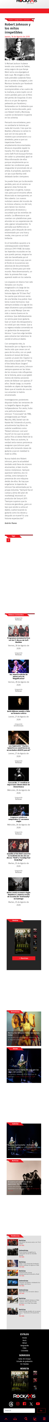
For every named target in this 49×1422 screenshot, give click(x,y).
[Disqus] (20, 577)
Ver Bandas (24, 1364)
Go (41, 1410)
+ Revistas (23, 958)
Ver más (21, 1245)
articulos (27, 20)
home (11, 20)
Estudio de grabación (24, 1361)
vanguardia (18, 20)
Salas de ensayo (24, 1359)
